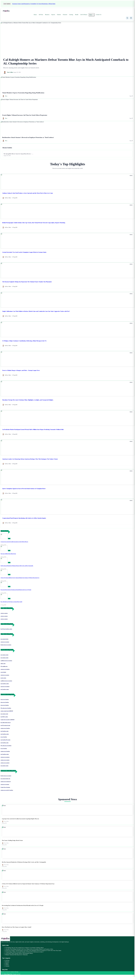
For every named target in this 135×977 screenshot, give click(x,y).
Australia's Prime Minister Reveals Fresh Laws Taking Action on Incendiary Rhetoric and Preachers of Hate (29, 949)
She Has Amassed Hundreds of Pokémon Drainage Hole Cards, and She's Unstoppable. (17, 565)
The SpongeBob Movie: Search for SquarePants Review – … (18, 153)
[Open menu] (131, 18)
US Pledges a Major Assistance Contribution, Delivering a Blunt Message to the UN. (24, 341)
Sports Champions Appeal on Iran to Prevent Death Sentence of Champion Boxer (24, 488)
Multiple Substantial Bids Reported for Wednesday (16, 954)
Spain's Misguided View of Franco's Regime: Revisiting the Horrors (29, 3)
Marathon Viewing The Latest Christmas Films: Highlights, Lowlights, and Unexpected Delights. (27, 400)
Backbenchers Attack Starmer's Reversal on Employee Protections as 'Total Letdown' (28, 137)
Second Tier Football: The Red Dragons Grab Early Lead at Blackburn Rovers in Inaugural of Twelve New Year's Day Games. (33, 950)
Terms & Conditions (10, 971)
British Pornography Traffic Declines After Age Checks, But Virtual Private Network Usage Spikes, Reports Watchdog (33, 222)
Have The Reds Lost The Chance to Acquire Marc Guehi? (11, 601)
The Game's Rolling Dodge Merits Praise (8, 553)
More (90, 14)
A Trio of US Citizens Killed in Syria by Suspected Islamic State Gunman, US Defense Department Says (20, 577)
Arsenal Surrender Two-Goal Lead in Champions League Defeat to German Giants (24, 252)
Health (76, 14)
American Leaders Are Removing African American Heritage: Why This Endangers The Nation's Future (30, 459)
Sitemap (16, 971)
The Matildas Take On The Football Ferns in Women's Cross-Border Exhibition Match (24, 947)
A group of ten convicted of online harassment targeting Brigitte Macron (14, 541)
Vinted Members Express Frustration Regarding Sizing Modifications (23, 93)
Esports (53, 14)
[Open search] (127, 18)
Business (47, 14)
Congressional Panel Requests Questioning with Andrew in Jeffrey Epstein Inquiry (24, 518)
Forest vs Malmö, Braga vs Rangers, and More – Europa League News (21, 370)
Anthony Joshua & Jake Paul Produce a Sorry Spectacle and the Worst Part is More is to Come (27, 193)
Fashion (59, 14)
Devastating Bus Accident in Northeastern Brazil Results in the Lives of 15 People (16, 589)
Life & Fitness (83, 14)
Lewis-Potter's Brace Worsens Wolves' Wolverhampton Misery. (19, 953)
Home (35, 14)
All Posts (41, 14)
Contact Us (98, 14)
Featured (65, 14)
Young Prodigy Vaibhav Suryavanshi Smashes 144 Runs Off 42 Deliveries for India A (24, 952)
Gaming (71, 14)
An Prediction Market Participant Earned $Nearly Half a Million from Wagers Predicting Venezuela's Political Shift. (33, 429)
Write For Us (3, 971)
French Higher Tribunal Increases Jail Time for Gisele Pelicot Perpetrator (24, 115)
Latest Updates (7, 3)
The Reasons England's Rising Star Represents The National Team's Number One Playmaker (27, 281)
